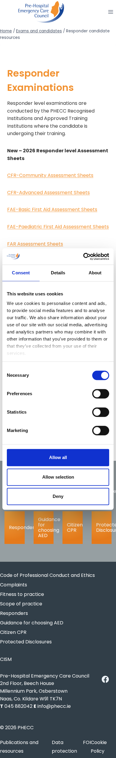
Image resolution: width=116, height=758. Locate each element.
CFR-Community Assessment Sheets (50, 175)
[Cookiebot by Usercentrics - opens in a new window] (83, 256)
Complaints (13, 584)
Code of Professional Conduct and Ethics (47, 575)
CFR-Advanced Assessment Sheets (48, 192)
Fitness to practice (22, 594)
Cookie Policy (99, 746)
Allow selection (58, 477)
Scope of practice (21, 603)
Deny (58, 496)
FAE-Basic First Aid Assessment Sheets (52, 209)
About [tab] (95, 272)
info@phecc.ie (54, 706)
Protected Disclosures (104, 527)
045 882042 (18, 706)
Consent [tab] (21, 272)
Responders (17, 527)
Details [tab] (58, 272)
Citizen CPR (75, 527)
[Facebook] (105, 679)
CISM (6, 659)
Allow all (58, 457)
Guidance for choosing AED (46, 527)
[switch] (100, 393)
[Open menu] (110, 12)
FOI (87, 742)
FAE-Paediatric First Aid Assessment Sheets (58, 226)
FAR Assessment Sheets (35, 243)
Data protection (64, 746)
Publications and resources (19, 746)
